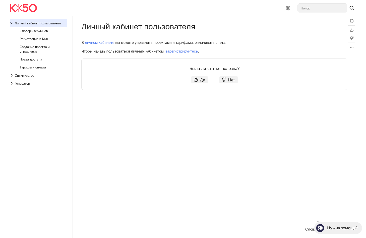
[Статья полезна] (351, 30)
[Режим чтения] (351, 20)
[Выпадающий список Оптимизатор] (12, 75)
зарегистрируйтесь (182, 51)
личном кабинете (99, 42)
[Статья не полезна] (351, 38)
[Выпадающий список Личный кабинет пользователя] (12, 23)
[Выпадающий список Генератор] (12, 83)
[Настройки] (288, 7)
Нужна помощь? (342, 228)
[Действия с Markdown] (351, 47)
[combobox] (322, 8)
